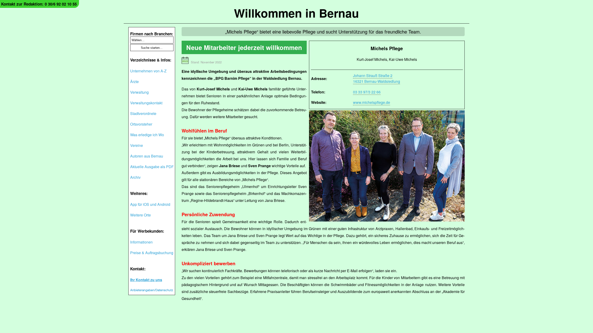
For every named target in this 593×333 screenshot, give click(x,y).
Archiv (135, 177)
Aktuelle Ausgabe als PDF (152, 166)
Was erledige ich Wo (147, 134)
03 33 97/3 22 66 (367, 92)
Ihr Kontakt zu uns (146, 279)
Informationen (141, 242)
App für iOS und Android (150, 204)
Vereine (136, 145)
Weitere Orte (140, 215)
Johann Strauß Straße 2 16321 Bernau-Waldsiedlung (376, 78)
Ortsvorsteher (141, 124)
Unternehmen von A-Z (148, 71)
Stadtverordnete (143, 113)
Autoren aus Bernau (146, 156)
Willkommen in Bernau (296, 13)
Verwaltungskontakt (146, 102)
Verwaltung (139, 92)
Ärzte (134, 81)
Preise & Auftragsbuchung (151, 252)
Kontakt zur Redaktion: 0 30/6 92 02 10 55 (39, 4)
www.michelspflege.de (371, 102)
